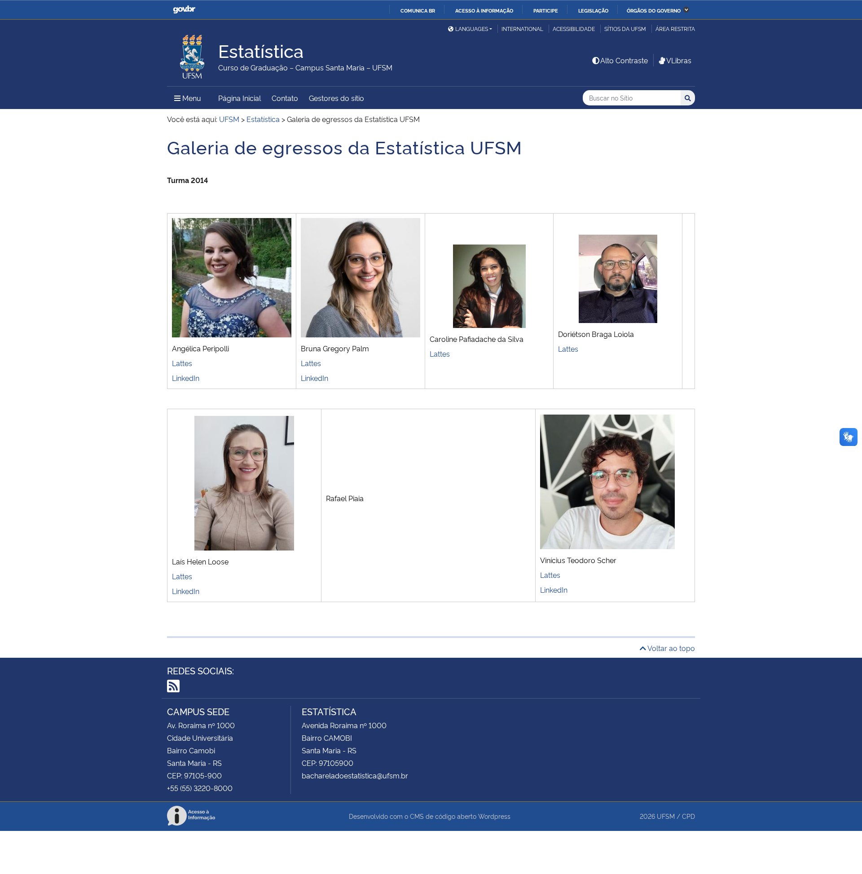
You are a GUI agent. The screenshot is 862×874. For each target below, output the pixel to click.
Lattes (182, 363)
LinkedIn (185, 378)
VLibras (678, 60)
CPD (688, 816)
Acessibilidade (574, 28)
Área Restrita (675, 28)
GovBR (184, 9)
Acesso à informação (484, 10)
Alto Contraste (624, 60)
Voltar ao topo (670, 648)
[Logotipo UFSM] (192, 54)
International (522, 28)
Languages (471, 28)
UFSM (666, 816)
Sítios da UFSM (625, 28)
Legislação (593, 10)
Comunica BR (417, 10)
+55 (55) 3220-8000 (200, 788)
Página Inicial (239, 98)
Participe (545, 10)
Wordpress (494, 816)
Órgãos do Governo (654, 10)
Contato (285, 98)
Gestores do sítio (336, 98)
